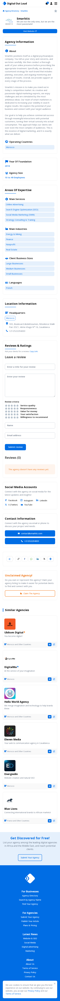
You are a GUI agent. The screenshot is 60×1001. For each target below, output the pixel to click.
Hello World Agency (16, 701)
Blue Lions (10, 808)
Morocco (10, 147)
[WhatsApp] (31, 559)
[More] (50, 559)
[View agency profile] (49, 644)
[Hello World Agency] (9, 693)
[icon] (3, 11)
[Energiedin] (9, 765)
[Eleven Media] (9, 731)
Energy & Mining (14, 234)
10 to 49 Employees (15, 177)
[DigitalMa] (9, 658)
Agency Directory (12, 11)
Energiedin (11, 774)
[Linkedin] (37, 559)
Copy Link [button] (34, 351)
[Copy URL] (18, 559)
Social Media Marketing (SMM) (20, 214)
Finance (9, 239)
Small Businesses (14, 273)
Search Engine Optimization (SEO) (22, 209)
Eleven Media (12, 739)
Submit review (15, 447)
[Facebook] (24, 559)
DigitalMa (10, 667)
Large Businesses (14, 263)
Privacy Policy (34, 990)
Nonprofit (10, 244)
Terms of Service (13, 993)
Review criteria (12, 402)
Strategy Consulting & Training (20, 219)
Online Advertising (14, 204)
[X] (44, 559)
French (9, 287)
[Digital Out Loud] (30, 878)
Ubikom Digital (13, 632)
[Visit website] (54, 644)
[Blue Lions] (9, 800)
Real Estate (11, 249)
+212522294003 (17, 331)
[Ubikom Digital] (9, 624)
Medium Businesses (15, 268)
